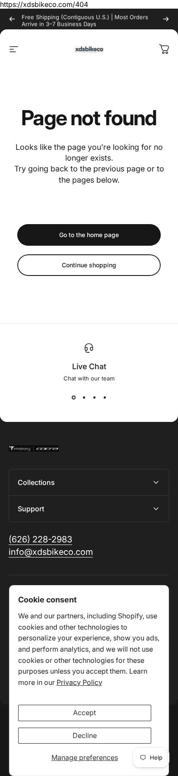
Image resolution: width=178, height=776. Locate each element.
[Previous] (12, 19)
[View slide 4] (104, 397)
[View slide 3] (94, 397)
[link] (40, 539)
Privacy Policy (79, 682)
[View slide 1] (73, 397)
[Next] (165, 19)
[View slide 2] (84, 397)
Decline (85, 735)
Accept (84, 712)
